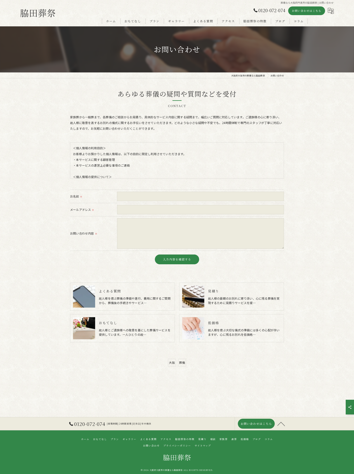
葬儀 (182, 362)
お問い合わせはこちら (306, 11)
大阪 (172, 362)
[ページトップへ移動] (281, 423)
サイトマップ (203, 445)
